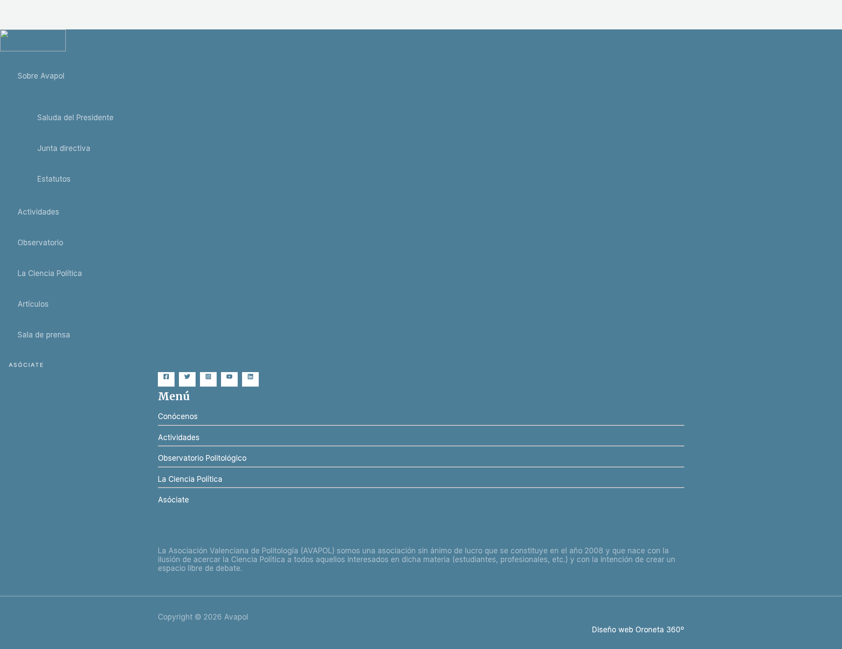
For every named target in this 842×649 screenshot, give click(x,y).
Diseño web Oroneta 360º (638, 629)
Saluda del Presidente (75, 117)
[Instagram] (208, 377)
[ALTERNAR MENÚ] (94, 95)
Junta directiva (63, 148)
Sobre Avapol (41, 76)
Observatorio (40, 242)
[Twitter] (187, 377)
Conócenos (178, 416)
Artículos (33, 304)
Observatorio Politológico (202, 458)
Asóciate (173, 499)
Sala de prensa (44, 334)
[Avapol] (33, 48)
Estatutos (54, 179)
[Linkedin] (250, 377)
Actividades (38, 212)
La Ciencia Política (50, 273)
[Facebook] (166, 377)
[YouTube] (229, 377)
